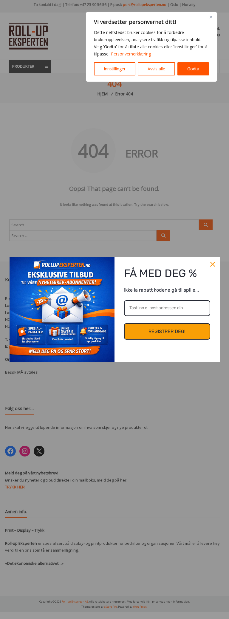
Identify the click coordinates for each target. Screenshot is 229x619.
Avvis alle (156, 69)
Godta (193, 69)
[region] (151, 47)
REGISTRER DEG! (166, 331)
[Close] (210, 17)
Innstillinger (115, 69)
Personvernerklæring (131, 54)
